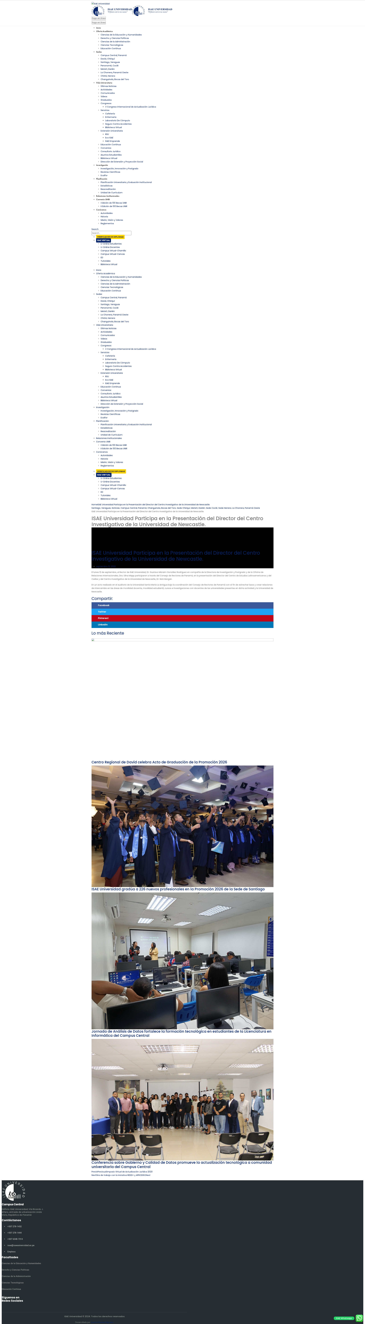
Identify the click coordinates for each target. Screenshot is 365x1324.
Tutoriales (105, 261)
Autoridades (107, 213)
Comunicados (108, 93)
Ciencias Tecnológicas (112, 45)
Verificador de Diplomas (110, 236)
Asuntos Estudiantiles (111, 154)
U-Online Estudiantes (111, 243)
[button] (182, 605)
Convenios (106, 148)
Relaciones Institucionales (109, 438)
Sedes (99, 51)
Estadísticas (106, 185)
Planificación (101, 178)
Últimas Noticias (108, 86)
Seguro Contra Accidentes (118, 124)
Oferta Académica (104, 31)
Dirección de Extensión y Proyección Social (122, 161)
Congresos (106, 103)
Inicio (98, 270)
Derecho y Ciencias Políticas (115, 38)
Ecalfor (104, 417)
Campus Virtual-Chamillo (113, 250)
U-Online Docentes (110, 247)
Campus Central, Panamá (114, 55)
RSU (107, 134)
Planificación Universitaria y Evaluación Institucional (126, 182)
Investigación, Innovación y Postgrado (119, 168)
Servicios (105, 110)
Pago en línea (99, 18)
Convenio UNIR (103, 199)
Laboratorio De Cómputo (117, 120)
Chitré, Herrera (108, 75)
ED (102, 257)
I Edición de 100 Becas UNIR (114, 202)
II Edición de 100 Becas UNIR (114, 206)
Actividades (106, 89)
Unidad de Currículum (111, 434)
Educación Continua (111, 48)
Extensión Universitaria (112, 130)
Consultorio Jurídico (110, 151)
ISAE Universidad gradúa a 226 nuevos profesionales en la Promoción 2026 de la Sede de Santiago (178, 889)
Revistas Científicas (110, 172)
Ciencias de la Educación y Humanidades (121, 34)
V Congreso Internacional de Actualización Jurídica (130, 106)
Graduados (106, 100)
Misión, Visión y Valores (112, 220)
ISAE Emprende (112, 141)
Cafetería (110, 113)
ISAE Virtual (103, 240)
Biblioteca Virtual (113, 127)
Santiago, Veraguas (110, 62)
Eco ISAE (109, 137)
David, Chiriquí (108, 58)
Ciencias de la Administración (115, 41)
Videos (104, 96)
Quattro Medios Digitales (102, 1322)
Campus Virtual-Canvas (113, 254)
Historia (104, 216)
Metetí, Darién (108, 69)
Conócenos (101, 209)
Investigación (102, 165)
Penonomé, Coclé (109, 65)
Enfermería (110, 117)
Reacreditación (108, 189)
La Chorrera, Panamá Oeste (114, 72)
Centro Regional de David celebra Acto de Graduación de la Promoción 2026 (159, 762)
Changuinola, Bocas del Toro (115, 79)
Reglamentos (107, 223)
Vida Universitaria (104, 82)
